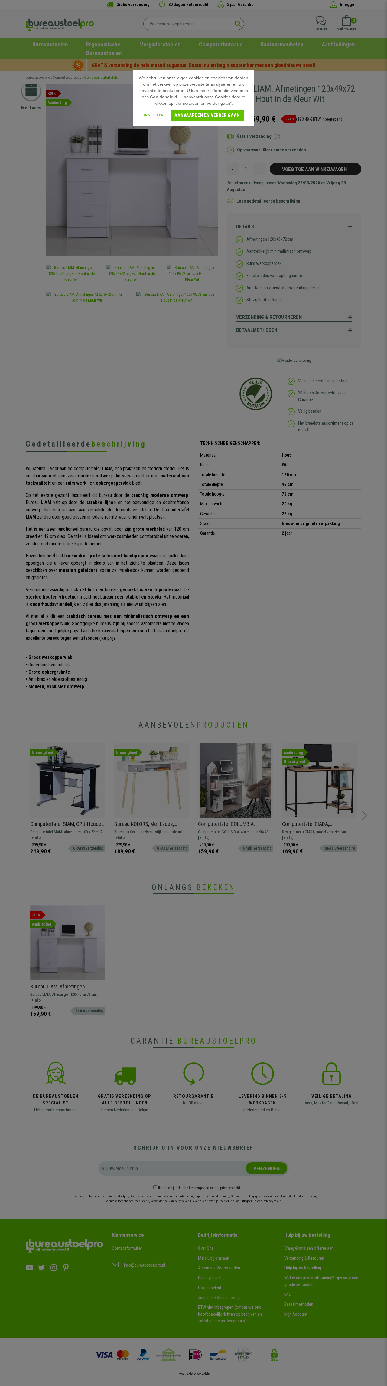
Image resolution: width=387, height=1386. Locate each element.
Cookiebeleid (163, 96)
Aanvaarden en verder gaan (207, 115)
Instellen (154, 115)
